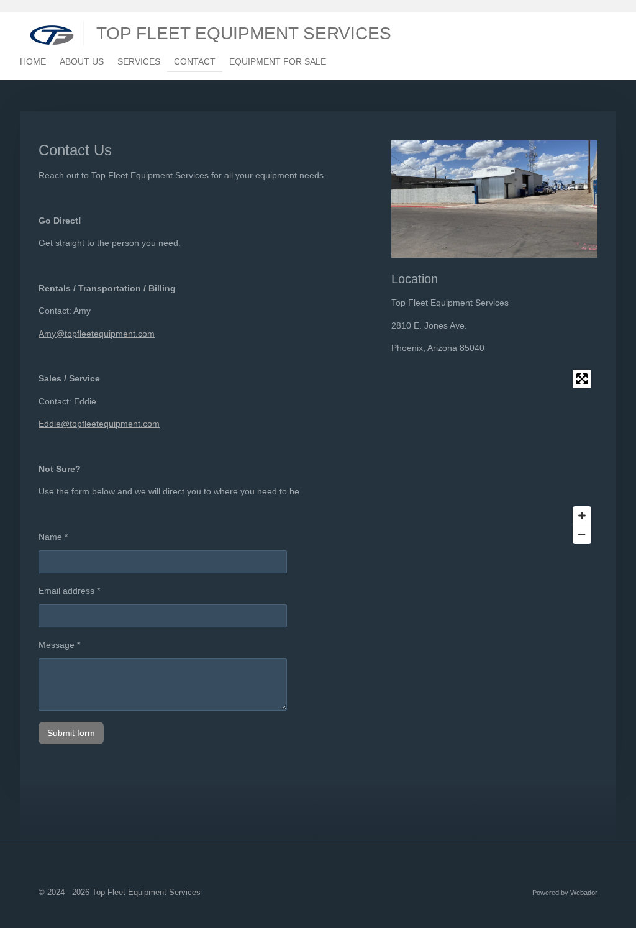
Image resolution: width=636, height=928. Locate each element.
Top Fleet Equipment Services (243, 33)
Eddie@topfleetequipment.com (99, 424)
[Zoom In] (582, 515)
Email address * (69, 591)
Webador (583, 892)
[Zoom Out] (582, 534)
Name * (53, 537)
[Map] (494, 456)
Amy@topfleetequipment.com (97, 334)
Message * (59, 645)
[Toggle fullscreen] (582, 379)
